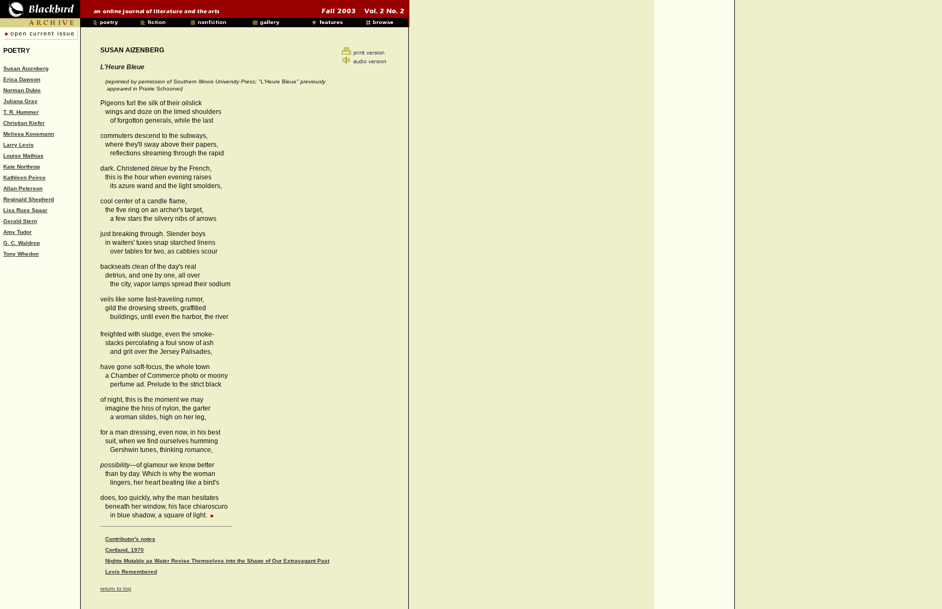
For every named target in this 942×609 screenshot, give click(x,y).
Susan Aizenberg (26, 68)
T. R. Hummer (21, 112)
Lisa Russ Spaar (25, 210)
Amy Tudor (17, 232)
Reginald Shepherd (28, 199)
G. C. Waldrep (21, 243)
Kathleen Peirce (24, 177)
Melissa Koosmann (28, 134)
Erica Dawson (21, 79)
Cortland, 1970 (124, 550)
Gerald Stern (20, 221)
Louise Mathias (23, 156)
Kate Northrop (21, 167)
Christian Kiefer (24, 123)
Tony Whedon (21, 254)
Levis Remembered (131, 572)
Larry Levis (18, 145)
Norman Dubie (22, 90)
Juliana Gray (20, 101)
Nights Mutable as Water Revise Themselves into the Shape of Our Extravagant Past (217, 561)
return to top (115, 589)
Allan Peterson (23, 188)
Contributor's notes (130, 539)
